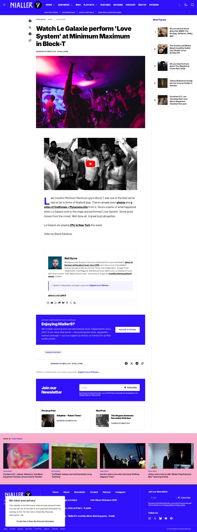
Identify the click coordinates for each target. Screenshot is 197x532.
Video (50, 19)
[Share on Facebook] (30, 21)
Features (47, 529)
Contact (94, 492)
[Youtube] (52, 302)
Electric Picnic (51, 12)
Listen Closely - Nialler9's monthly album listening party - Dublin (84, 516)
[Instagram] (48, 302)
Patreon (107, 492)
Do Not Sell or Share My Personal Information (35, 521)
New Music (28, 529)
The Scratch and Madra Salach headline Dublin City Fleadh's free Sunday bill (180, 49)
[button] (4, 5)
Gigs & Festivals (86, 12)
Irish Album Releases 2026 (103, 500)
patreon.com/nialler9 (57, 295)
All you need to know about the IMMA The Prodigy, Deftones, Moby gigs (181, 32)
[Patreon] (59, 302)
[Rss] (74, 302)
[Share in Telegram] (30, 34)
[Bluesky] (63, 302)
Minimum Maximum (53, 352)
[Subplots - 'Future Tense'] (63, 418)
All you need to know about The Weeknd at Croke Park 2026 (179, 66)
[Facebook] (67, 302)
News (6, 529)
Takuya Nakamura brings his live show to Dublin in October (181, 83)
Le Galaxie (60, 19)
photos (121, 202)
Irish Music (41, 19)
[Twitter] (71, 302)
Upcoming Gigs (68, 12)
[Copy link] (30, 40)
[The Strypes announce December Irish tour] (118, 418)
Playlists (20, 529)
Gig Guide (55, 529)
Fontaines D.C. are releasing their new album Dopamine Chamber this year (179, 100)
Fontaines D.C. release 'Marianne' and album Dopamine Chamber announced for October (23, 475)
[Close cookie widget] (62, 498)
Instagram (120, 492)
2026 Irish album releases (109, 12)
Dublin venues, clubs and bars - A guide (72, 508)
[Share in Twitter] (30, 27)
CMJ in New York (80, 225)
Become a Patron (127, 330)
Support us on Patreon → (100, 285)
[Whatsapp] (55, 302)
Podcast (12, 529)
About (66, 492)
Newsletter (79, 492)
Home (55, 492)
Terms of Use (96, 395)
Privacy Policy (84, 395)
